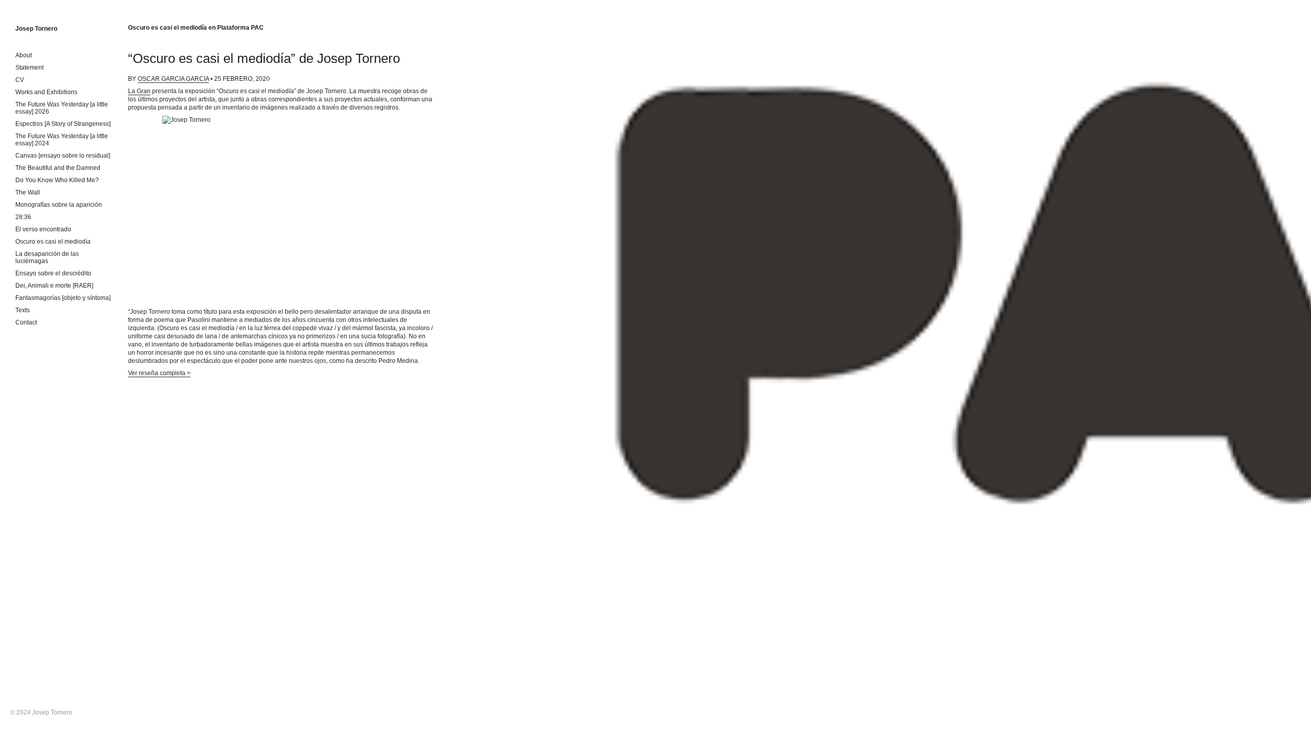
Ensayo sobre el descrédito (53, 273)
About (23, 55)
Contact (26, 322)
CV (19, 79)
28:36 (23, 217)
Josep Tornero (36, 28)
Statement (29, 67)
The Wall (27, 192)
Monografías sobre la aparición (58, 204)
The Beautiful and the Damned (57, 167)
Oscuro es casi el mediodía (53, 241)
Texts (22, 310)
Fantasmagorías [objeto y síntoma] (63, 297)
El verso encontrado (43, 229)
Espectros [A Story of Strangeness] (63, 123)
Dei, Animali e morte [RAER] (54, 285)
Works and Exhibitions (46, 92)
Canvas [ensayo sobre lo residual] (62, 155)
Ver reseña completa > (159, 373)
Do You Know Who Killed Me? (57, 180)
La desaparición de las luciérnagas (47, 257)
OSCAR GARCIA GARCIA (173, 78)
